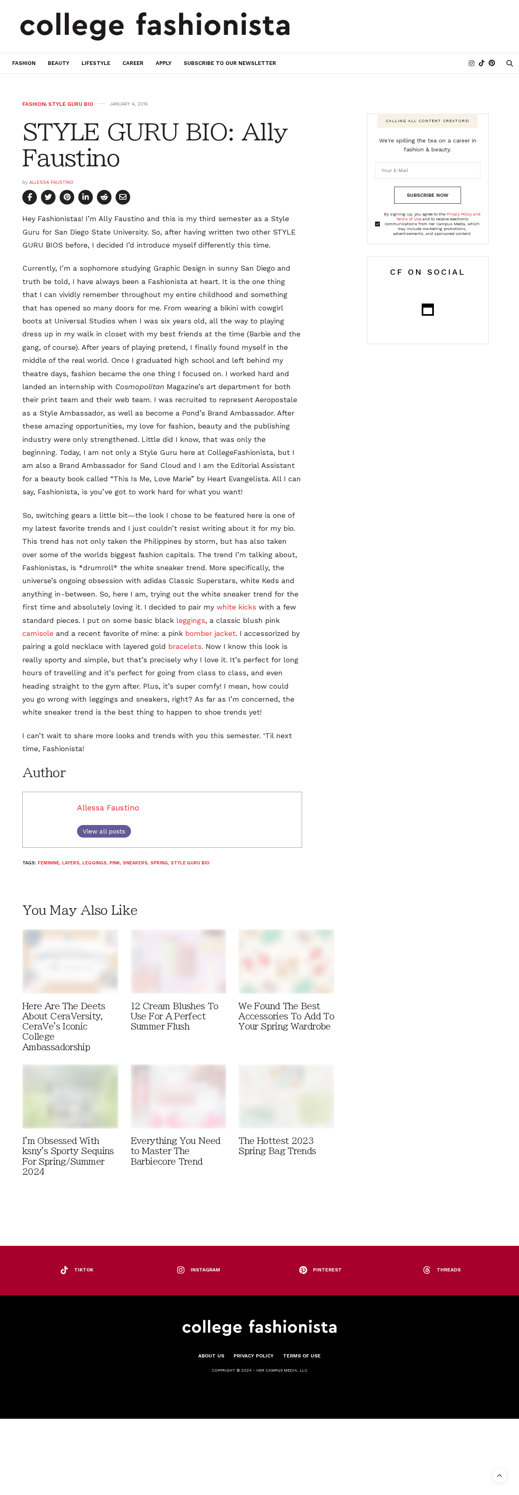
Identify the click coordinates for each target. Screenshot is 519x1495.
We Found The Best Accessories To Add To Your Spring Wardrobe (286, 1016)
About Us (211, 1356)
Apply (164, 63)
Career (133, 63)
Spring (159, 863)
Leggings (94, 863)
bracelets (185, 646)
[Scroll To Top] (499, 1475)
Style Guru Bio (70, 104)
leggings (189, 620)
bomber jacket (210, 633)
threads (449, 1270)
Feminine (48, 863)
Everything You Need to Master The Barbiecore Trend (176, 1151)
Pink (114, 863)
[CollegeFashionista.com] (155, 26)
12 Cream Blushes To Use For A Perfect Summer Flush (175, 1016)
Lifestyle (95, 63)
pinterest (327, 1270)
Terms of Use (302, 1356)
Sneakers (135, 863)
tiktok (83, 1270)
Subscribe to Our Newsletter (230, 63)
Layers (70, 863)
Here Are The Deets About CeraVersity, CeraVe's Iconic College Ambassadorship (63, 1026)
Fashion (24, 63)
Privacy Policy (254, 1356)
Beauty (58, 63)
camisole (38, 633)
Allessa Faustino (51, 182)
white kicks (236, 607)
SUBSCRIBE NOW (427, 195)
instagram (205, 1270)
